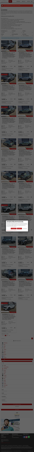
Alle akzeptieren (13, 228)
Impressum (15, 230)
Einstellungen (25, 228)
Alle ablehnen (19, 228)
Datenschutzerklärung (10, 230)
